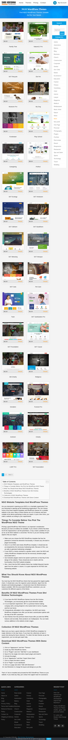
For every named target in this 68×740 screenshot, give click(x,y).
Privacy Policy (5, 703)
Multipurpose (58, 106)
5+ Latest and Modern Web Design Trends (60, 717)
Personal (56, 128)
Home (21, 3)
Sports (56, 155)
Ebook (56, 72)
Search (62, 33)
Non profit (57, 122)
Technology (57, 158)
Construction (58, 60)
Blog (55, 51)
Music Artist (57, 109)
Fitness (56, 85)
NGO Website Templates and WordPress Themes (19, 484)
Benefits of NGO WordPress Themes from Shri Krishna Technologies (21, 492)
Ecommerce (57, 76)
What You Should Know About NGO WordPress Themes (21, 488)
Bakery (56, 48)
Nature (56, 112)
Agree (48, 738)
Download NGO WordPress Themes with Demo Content (21, 497)
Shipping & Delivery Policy (7, 718)
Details (20, 41)
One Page (57, 125)
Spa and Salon (58, 152)
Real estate (57, 140)
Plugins (56, 134)
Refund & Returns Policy (6, 710)
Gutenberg (57, 88)
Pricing (35, 3)
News (55, 115)
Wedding (56, 165)
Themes (28, 3)
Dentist (56, 66)
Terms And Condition (7, 706)
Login (3, 701)
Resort (56, 143)
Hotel (55, 91)
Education (57, 79)
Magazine (57, 100)
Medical (56, 103)
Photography (58, 131)
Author (56, 42)
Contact (43, 3)
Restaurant (57, 149)
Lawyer (56, 97)
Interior (56, 94)
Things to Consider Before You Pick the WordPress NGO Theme (24, 486)
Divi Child (57, 69)
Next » (11, 475)
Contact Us (4, 714)
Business (57, 54)
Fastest (56, 82)
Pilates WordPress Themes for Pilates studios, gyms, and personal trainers (59, 709)
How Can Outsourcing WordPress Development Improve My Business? (58, 697)
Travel (56, 161)
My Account (62, 3)
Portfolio (56, 137)
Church (56, 57)
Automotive (57, 45)
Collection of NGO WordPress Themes (16, 495)
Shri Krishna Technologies (26, 737)
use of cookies (42, 738)
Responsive (57, 146)
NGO (55, 119)
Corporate (57, 63)
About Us (4, 695)
